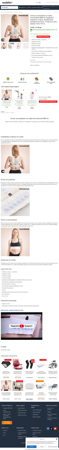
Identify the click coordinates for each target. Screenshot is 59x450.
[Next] (27, 28)
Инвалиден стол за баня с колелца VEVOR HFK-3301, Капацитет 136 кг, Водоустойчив (52, 372)
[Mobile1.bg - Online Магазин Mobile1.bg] (17, 2)
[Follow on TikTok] (51, 428)
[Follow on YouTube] (55, 428)
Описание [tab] (3, 112)
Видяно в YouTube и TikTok (38, 7)
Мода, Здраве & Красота (9, 12)
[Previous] (3, 28)
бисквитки (53, 443)
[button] (56, 439)
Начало (2, 12)
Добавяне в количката (43, 36)
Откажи (42, 446)
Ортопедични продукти (18, 12)
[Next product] (55, 12)
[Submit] (40, 3)
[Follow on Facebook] (48, 428)
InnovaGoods (36, 65)
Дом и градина (20, 405)
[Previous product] (57, 12)
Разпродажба (22, 7)
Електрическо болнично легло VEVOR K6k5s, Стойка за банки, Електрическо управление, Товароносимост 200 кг (52, 394)
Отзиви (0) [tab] (12, 112)
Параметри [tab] (7, 112)
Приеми (31, 446)
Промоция (29, 7)
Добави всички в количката (48, 101)
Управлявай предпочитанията (52, 446)
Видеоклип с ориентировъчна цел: (12, 310)
